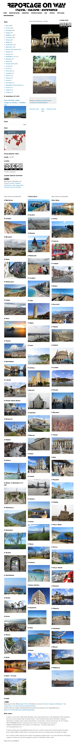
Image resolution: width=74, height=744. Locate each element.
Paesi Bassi (9, 83)
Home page (43, 110)
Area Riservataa (9, 15)
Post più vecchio (51, 109)
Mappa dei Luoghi (14, 13)
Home (5, 13)
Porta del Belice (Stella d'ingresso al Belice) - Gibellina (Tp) (15, 102)
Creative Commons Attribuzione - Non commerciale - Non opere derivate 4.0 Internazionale (35, 705)
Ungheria (8, 90)
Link (46, 13)
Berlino (44, 100)
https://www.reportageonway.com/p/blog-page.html (19, 710)
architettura (38, 100)
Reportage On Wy (22, 704)
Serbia (8, 80)
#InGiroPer (25, 13)
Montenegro (9, 45)
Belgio (8, 42)
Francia (8, 28)
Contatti (52, 13)
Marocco (8, 75)
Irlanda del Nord (11, 64)
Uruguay (8, 92)
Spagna (8, 33)
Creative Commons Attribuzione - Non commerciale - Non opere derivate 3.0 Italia (14, 185)
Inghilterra (9, 35)
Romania (8, 59)
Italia (7, 25)
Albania (8, 40)
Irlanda (8, 52)
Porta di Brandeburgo (42, 102)
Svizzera (8, 87)
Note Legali (60, 13)
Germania (32, 102)
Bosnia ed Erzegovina (12, 49)
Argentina (9, 73)
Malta (7, 61)
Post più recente (34, 109)
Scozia (8, 68)
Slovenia (8, 78)
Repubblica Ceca (11, 56)
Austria (8, 54)
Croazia (8, 66)
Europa (49, 100)
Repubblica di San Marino (13, 85)
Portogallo (9, 30)
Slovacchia (9, 71)
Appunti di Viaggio (36, 13)
